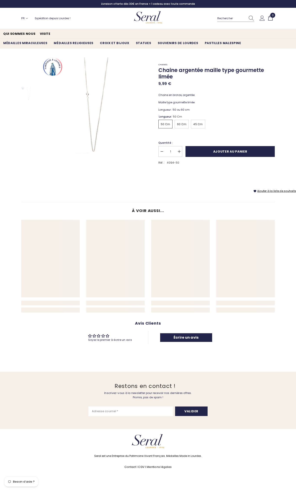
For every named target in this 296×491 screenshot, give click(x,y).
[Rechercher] (235, 18)
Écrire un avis (186, 337)
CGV (141, 467)
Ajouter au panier (230, 151)
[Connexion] (262, 18)
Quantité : (165, 143)
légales (166, 467)
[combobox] (231, 18)
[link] (50, 303)
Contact (130, 467)
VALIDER (191, 411)
